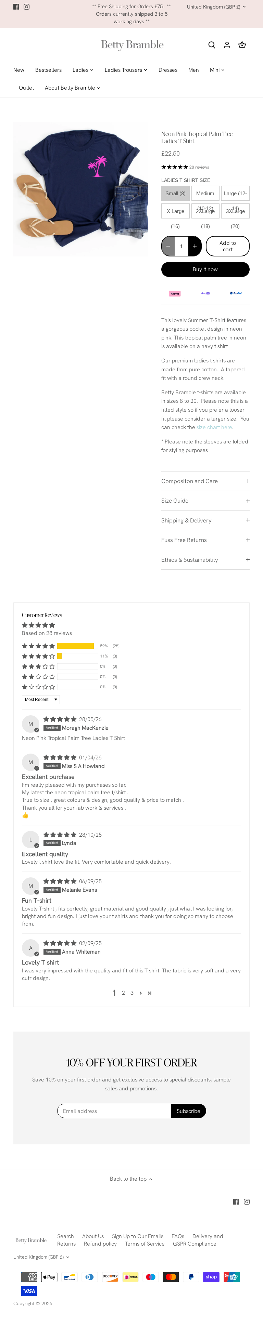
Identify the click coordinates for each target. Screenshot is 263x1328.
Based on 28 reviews (47, 633)
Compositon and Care (189, 481)
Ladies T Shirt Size (185, 180)
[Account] (227, 44)
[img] (60, 719)
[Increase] (194, 246)
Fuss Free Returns (184, 540)
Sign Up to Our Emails (137, 1236)
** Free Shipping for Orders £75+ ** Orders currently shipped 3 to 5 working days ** (131, 14)
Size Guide (174, 500)
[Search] (212, 44)
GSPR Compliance (194, 1243)
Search (65, 1236)
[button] (38, 646)
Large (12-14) (235, 195)
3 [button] (132, 992)
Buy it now (205, 269)
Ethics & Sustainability (189, 559)
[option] (80, 189)
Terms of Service (145, 1243)
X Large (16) (175, 213)
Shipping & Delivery (186, 520)
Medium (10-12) (205, 195)
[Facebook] (16, 6)
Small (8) (175, 193)
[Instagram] (26, 6)
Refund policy (100, 1243)
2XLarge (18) (205, 213)
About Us (93, 1236)
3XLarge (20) (235, 213)
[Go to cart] (242, 44)
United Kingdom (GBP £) (213, 7)
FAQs (178, 1236)
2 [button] (123, 992)
